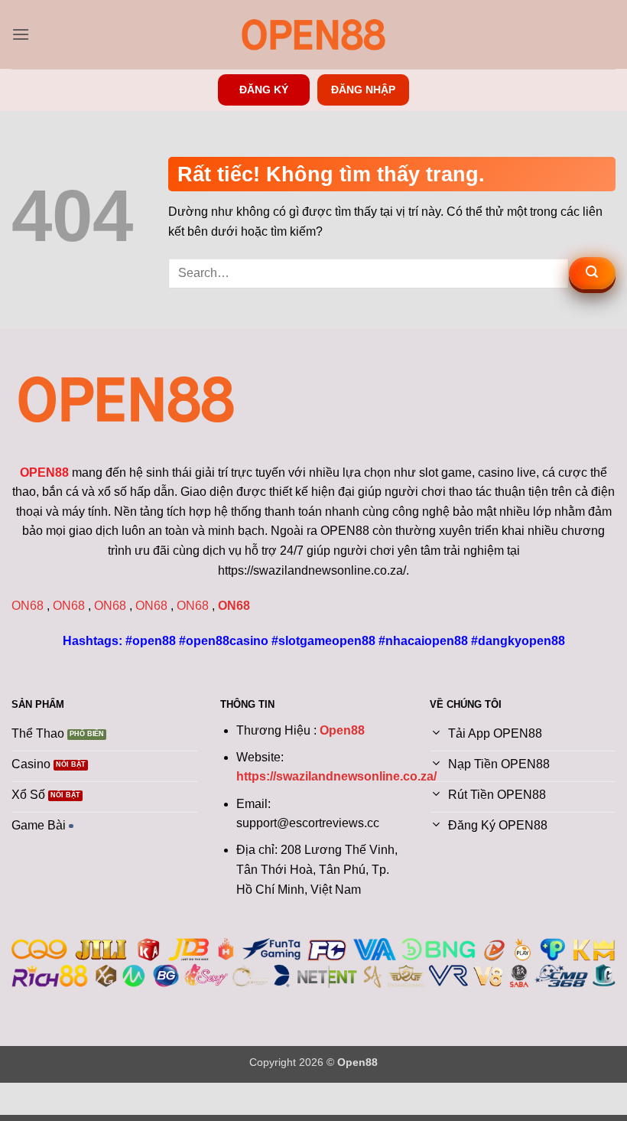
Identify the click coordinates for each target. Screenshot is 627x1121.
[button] (20, 34)
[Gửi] (592, 273)
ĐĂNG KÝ (263, 90)
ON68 (27, 605)
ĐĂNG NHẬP (363, 90)
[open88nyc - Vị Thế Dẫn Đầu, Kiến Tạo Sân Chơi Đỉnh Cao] (313, 34)
